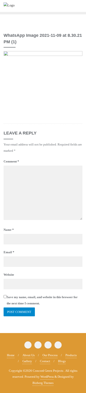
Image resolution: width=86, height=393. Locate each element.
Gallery (27, 361)
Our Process (50, 355)
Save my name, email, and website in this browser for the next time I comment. (42, 300)
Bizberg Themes (43, 383)
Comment (11, 161)
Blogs (62, 361)
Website (9, 274)
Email (9, 252)
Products (71, 355)
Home (11, 355)
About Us (28, 355)
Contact (45, 361)
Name (9, 229)
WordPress (47, 376)
